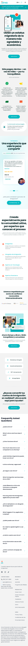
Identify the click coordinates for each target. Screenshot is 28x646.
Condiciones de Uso (20, 617)
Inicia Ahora (14, 56)
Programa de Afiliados (21, 585)
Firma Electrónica (20, 620)
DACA (16, 604)
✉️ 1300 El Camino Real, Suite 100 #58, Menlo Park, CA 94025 (7, 586)
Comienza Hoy (13, 202)
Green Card (18, 592)
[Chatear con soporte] (21, 2)
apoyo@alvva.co (7, 582)
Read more (7, 168)
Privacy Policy (18, 614)
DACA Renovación (20, 607)
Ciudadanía (18, 599)
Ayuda (16, 579)
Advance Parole (19, 602)
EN (18, 2)
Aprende (17, 582)
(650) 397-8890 (7, 579)
